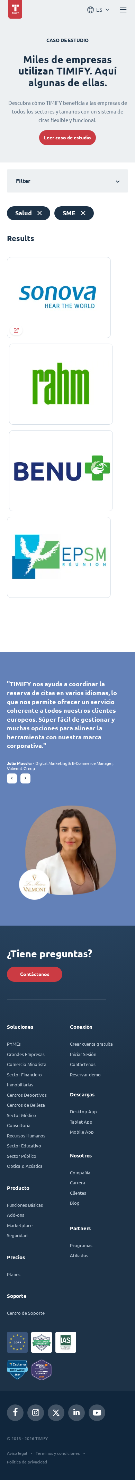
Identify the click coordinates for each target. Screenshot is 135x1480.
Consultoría (18, 1125)
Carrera (77, 1182)
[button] (12, 778)
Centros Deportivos (27, 1094)
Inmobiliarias (20, 1084)
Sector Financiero (24, 1074)
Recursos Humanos (26, 1135)
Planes (13, 1274)
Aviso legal (17, 1453)
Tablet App (81, 1121)
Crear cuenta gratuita (91, 1043)
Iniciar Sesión (83, 1054)
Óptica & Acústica (25, 1165)
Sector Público (21, 1155)
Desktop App (83, 1111)
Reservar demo (85, 1074)
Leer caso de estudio (67, 137)
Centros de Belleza (26, 1104)
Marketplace (20, 1225)
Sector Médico (21, 1115)
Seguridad (17, 1235)
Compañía (80, 1172)
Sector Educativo (24, 1145)
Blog (75, 1202)
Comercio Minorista (26, 1064)
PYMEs (14, 1043)
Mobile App (82, 1131)
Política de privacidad (27, 1461)
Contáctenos (35, 974)
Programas (81, 1245)
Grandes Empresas (26, 1054)
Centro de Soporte (26, 1312)
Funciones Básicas (25, 1204)
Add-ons (15, 1214)
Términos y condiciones (58, 1453)
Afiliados (79, 1255)
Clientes (78, 1192)
